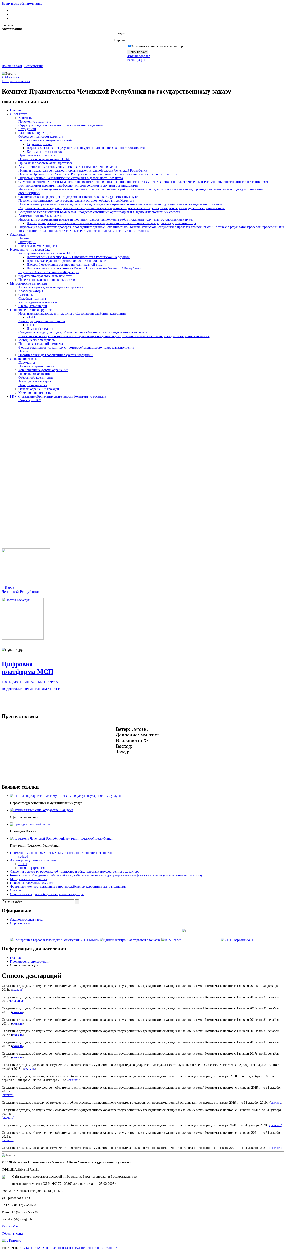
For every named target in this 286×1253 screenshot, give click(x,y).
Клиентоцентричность (34, 392)
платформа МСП (27, 671)
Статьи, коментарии (32, 306)
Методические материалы (28, 283)
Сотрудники (27, 129)
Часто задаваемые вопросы (37, 246)
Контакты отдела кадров (44, 151)
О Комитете (18, 114)
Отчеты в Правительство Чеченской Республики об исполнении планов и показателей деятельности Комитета (97, 174)
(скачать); (17, 1001)
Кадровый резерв (39, 144)
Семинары (25, 294)
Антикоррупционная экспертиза (41, 321)
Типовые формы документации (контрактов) (50, 287)
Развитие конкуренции (34, 133)
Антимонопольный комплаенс (40, 215)
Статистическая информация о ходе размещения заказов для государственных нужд (78, 197)
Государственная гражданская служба (45, 140)
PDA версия (10, 77)
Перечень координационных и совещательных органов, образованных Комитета (76, 200)
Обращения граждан (24, 358)
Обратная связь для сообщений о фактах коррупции (55, 355)
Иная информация (40, 328)
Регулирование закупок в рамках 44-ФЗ (46, 253)
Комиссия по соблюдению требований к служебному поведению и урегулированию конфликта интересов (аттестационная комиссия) (114, 336)
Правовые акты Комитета (36, 155)
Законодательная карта (34, 381)
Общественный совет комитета (40, 136)
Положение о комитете (34, 121)
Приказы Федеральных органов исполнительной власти (67, 261)
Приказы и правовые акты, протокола (45, 163)
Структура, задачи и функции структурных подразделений (60, 125)
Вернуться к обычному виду (22, 3)
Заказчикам (18, 234)
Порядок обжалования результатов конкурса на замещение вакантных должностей (86, 148)
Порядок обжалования (34, 374)
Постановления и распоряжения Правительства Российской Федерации (78, 257)
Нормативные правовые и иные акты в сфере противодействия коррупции (72, 313)
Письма (23, 238)
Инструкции (27, 242)
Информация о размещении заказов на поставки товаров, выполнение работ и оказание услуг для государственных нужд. (105, 219)
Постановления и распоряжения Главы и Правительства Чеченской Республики (84, 268)
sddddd (31, 317)
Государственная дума (57, 810)
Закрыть (7, 25)
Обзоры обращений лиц (35, 377)
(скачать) (8, 1095)
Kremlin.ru (47, 824)
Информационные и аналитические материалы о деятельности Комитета (70, 178)
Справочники (20, 923)
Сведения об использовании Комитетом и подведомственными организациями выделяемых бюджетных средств (99, 212)
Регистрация (136, 60)
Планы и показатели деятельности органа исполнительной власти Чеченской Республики (82, 170)
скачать (17, 989)
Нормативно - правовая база (30, 249)
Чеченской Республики (20, 592)
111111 (31, 325)
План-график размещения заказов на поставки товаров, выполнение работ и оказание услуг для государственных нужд (112, 223)
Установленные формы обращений (43, 370)
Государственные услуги (103, 796)
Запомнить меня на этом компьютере (157, 46)
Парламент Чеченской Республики (88, 838)
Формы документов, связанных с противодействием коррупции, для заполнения (76, 347)
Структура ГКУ (29, 400)
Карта (8, 587)
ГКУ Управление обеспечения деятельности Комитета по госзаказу (58, 396)
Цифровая (17, 664)
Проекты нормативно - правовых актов (46, 279)
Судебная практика (32, 298)
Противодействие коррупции (31, 310)
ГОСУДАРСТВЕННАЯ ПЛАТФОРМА (30, 682)
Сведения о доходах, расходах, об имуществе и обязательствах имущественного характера (83, 332)
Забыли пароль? (138, 56)
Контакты (25, 117)
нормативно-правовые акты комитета (45, 276)
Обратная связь (12, 1233)
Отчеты (23, 351)
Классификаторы (30, 291)
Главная (15, 110)
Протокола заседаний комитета (40, 343)
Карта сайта (10, 1226)
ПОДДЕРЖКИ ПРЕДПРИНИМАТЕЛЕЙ (31, 689)
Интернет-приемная (32, 385)
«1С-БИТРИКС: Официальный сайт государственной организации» (68, 1247)
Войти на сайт (12, 66)
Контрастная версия (16, 81)
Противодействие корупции (30, 961)
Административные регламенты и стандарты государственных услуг (67, 166)
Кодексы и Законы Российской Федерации (48, 272)
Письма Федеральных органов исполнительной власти (66, 264)
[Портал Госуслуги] (23, 638)
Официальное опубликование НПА (44, 159)
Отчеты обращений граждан (38, 389)
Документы (26, 362)
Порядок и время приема (36, 366)
